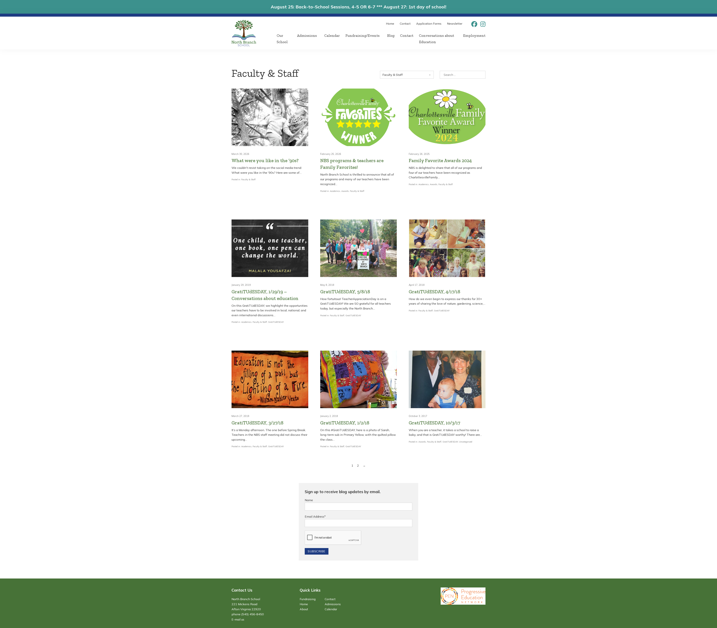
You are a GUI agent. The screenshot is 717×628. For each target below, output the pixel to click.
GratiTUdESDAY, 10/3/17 (434, 423)
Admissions (307, 35)
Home (390, 23)
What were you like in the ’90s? (265, 160)
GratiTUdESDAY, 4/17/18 (434, 292)
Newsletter (454, 23)
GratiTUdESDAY (276, 322)
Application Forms (428, 23)
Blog (391, 35)
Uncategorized (465, 441)
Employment (474, 35)
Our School (282, 38)
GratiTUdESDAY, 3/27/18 (257, 423)
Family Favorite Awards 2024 (440, 160)
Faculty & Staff (248, 179)
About (304, 609)
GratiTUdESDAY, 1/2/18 (344, 423)
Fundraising (308, 599)
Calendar (332, 35)
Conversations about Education (436, 38)
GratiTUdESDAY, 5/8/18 (345, 292)
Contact (405, 23)
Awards (345, 191)
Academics (335, 191)
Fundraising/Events (362, 35)
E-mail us (238, 619)
